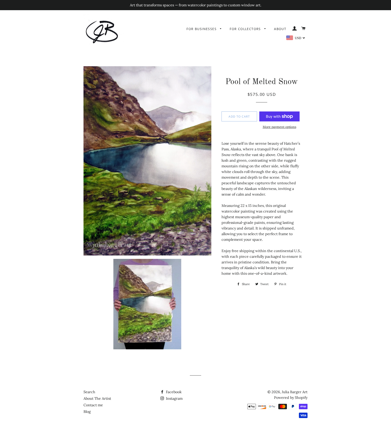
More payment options (279, 127)
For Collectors (246, 29)
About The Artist (97, 398)
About (280, 29)
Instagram (174, 398)
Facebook (173, 392)
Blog (87, 411)
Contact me (93, 405)
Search (89, 392)
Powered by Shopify (291, 397)
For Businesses (202, 29)
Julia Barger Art (295, 392)
